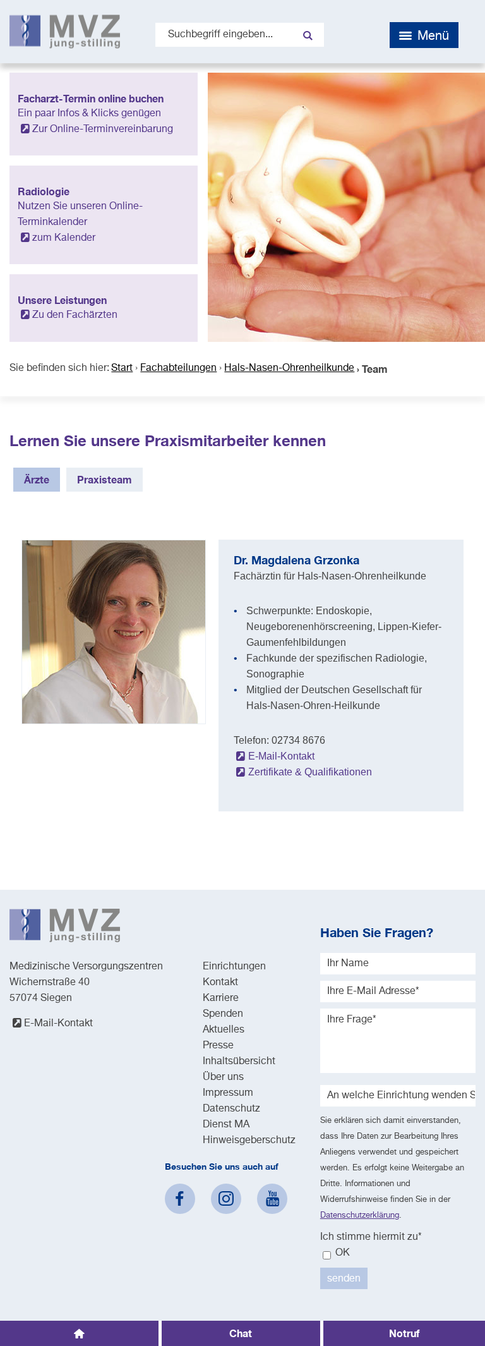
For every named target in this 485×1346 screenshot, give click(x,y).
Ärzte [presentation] (36, 479)
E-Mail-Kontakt (281, 756)
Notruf (404, 1333)
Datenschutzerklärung (359, 1215)
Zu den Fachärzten (74, 315)
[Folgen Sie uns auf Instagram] (226, 1199)
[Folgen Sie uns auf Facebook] (180, 1199)
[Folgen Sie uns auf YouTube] (272, 1199)
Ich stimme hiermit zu (371, 1237)
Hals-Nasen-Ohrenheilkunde (289, 368)
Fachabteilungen (178, 368)
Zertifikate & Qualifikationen (309, 772)
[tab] (36, 480)
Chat (240, 1333)
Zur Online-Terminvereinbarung (102, 129)
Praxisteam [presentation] (104, 479)
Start (122, 368)
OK (341, 1253)
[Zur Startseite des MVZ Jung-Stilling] (64, 31)
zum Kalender (63, 238)
